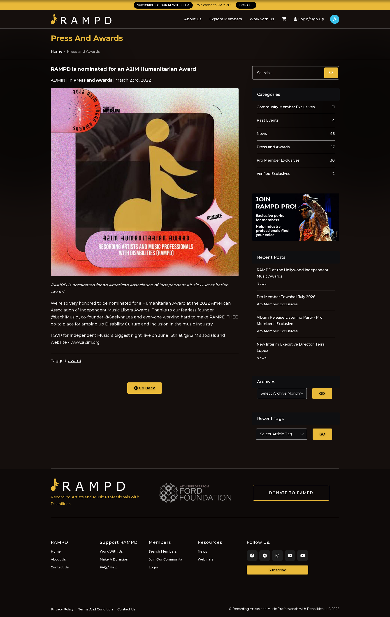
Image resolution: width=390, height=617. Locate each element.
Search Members (163, 551)
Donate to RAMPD (291, 492)
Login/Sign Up (310, 19)
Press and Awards (83, 51)
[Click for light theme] (334, 19)
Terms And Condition (95, 609)
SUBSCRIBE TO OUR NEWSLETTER (163, 5)
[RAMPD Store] (284, 19)
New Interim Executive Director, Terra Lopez (291, 347)
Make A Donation (114, 559)
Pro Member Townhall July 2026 (286, 297)
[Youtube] (302, 555)
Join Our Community (165, 559)
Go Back (146, 388)
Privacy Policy (62, 609)
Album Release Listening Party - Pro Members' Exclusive (290, 320)
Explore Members (225, 19)
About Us (193, 19)
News (202, 551)
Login (153, 567)
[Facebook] (252, 555)
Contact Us (60, 567)
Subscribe (277, 570)
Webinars (206, 559)
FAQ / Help (109, 567)
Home (56, 51)
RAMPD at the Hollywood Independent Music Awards (292, 273)
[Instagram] (277, 555)
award (74, 360)
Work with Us (262, 19)
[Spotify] (264, 555)
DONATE (246, 5)
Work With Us (111, 551)
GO (322, 393)
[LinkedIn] (290, 555)
